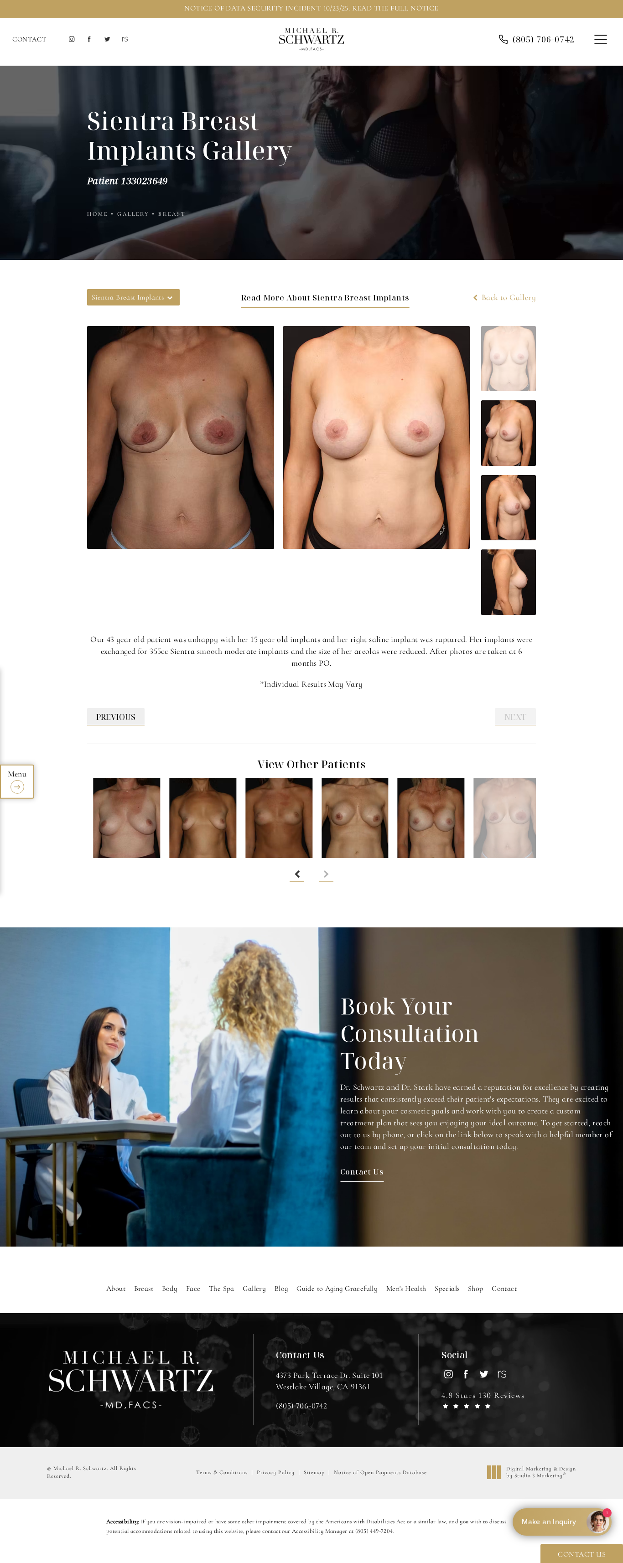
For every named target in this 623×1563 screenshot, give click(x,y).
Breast (172, 214)
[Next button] (326, 874)
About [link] (115, 1288)
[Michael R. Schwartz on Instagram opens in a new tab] (71, 39)
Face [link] (193, 1288)
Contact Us (362, 1171)
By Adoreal (561, 1522)
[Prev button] (297, 874)
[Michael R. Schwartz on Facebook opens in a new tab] (89, 39)
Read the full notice (395, 8)
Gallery (133, 214)
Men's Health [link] (406, 1288)
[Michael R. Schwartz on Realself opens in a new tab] (124, 39)
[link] (301, 1406)
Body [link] (170, 1288)
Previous (115, 716)
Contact (29, 39)
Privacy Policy (276, 1472)
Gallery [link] (254, 1288)
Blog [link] (281, 1288)
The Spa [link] (221, 1288)
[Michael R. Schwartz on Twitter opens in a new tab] (107, 39)
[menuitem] (71, 39)
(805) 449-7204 (374, 1531)
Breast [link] (143, 1288)
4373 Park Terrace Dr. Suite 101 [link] (329, 1381)
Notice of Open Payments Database (380, 1472)
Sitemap (314, 1472)
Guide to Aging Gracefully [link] (337, 1288)
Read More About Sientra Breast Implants (325, 297)
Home (97, 214)
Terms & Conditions (222, 1472)
